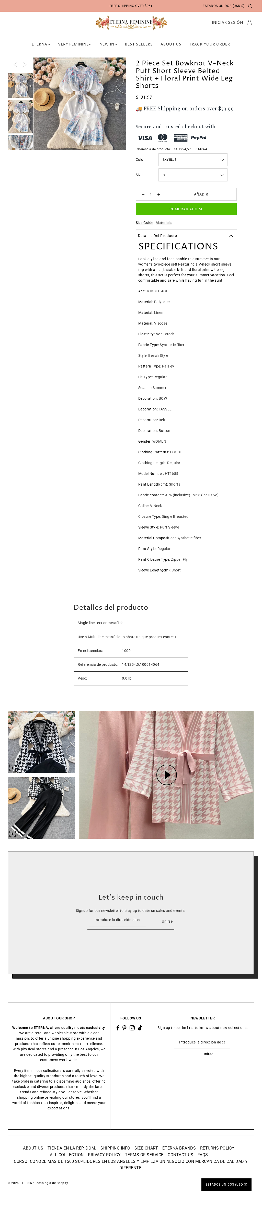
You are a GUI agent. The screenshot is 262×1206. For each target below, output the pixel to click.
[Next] (24, 64)
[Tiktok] (140, 1027)
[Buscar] (250, 6)
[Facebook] (118, 1027)
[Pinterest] (124, 1027)
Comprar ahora (186, 209)
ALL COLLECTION (67, 1154)
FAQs (203, 1154)
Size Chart (146, 1148)
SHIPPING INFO (115, 1148)
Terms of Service (144, 1154)
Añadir (201, 194)
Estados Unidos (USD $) (224, 6)
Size (139, 175)
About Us (33, 1148)
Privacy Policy (104, 1154)
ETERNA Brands (179, 1148)
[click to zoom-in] (117, 65)
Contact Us (180, 1154)
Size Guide (144, 223)
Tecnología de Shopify (51, 1183)
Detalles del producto (157, 236)
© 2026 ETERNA (20, 1183)
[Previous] (15, 64)
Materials (164, 223)
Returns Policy (217, 1148)
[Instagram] (132, 1027)
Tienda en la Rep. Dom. (72, 1148)
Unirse (167, 921)
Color (140, 159)
